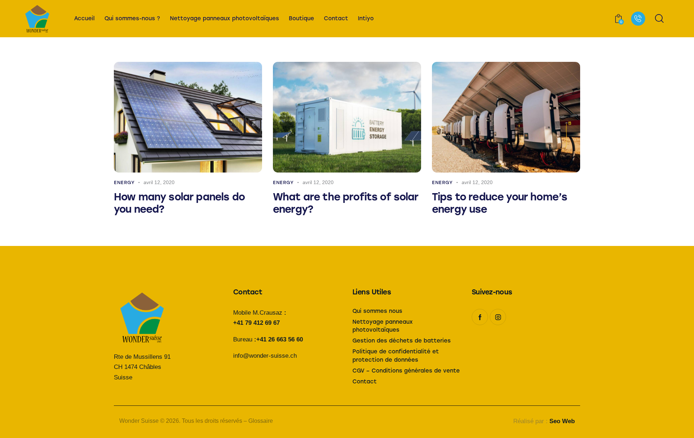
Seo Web (562, 421)
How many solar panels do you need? (179, 203)
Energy (124, 182)
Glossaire (260, 421)
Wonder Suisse (139, 421)
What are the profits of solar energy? (346, 203)
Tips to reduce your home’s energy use (499, 203)
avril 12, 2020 (159, 182)
